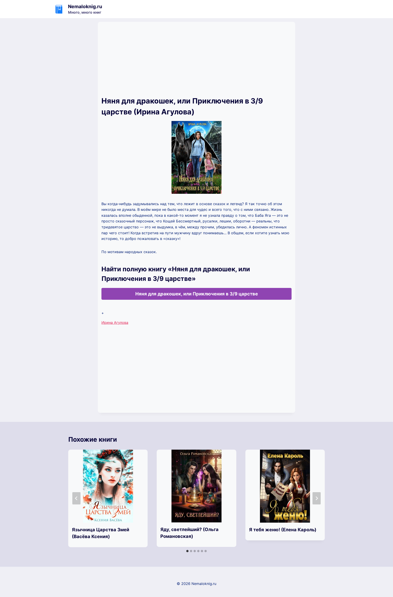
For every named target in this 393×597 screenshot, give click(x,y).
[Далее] (316, 498)
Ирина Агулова (114, 322)
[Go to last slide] (76, 498)
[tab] (187, 551)
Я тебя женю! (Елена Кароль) (282, 529)
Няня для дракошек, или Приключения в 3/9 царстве (196, 294)
